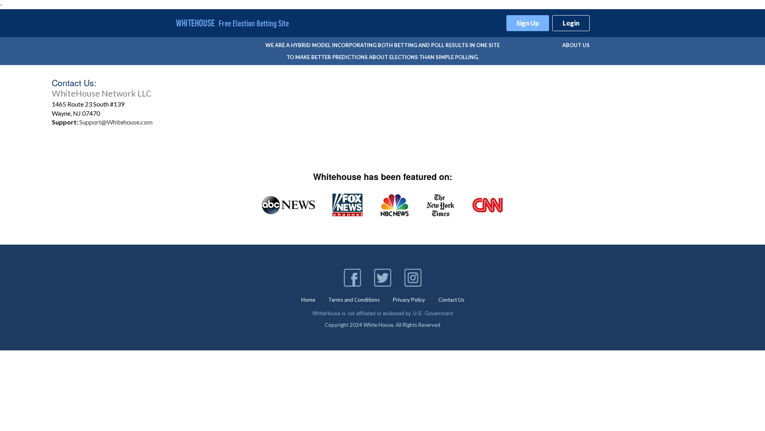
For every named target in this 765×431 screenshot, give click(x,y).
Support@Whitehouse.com (116, 122)
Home (308, 300)
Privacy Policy (409, 300)
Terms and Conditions (354, 300)
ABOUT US (576, 45)
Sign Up (527, 23)
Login (571, 23)
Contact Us (451, 300)
